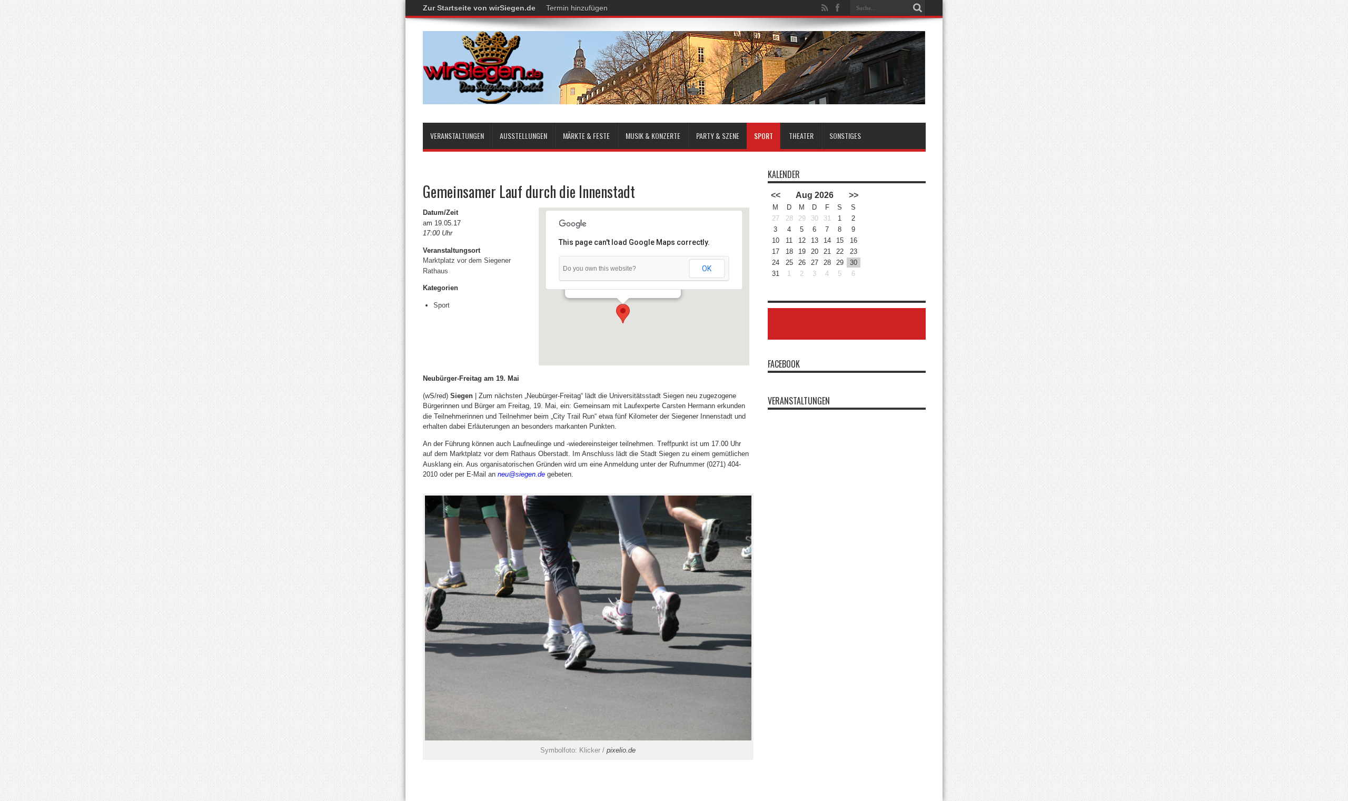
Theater (801, 135)
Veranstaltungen (457, 135)
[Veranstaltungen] (674, 96)
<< (775, 195)
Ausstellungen (523, 135)
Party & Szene (717, 135)
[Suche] (918, 8)
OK (706, 268)
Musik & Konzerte (653, 135)
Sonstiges (845, 135)
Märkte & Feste (586, 135)
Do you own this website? (599, 268)
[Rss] (825, 8)
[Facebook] (837, 8)
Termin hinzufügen (577, 8)
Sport (763, 135)
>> (853, 195)
